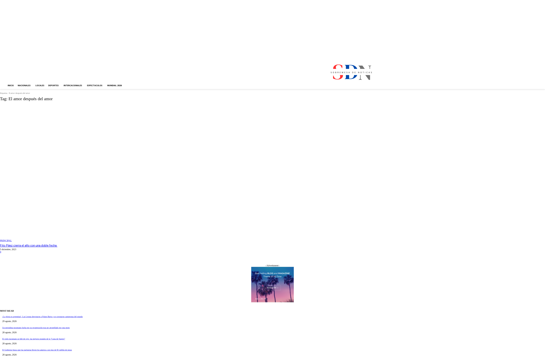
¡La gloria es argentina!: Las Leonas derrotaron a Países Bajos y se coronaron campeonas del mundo (42, 317)
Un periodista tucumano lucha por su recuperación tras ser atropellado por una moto (36, 328)
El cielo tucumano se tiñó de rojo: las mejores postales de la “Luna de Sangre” (33, 339)
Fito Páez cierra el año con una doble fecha (28, 245)
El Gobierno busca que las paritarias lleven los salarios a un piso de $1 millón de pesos (37, 350)
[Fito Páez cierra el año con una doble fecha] (138, 173)
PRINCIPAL (6, 240)
